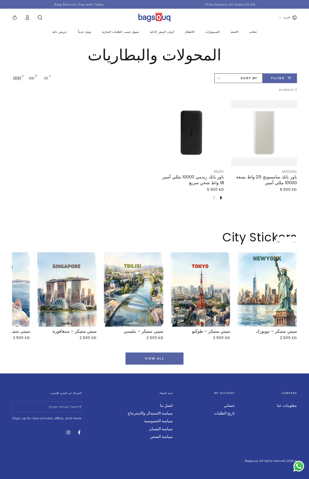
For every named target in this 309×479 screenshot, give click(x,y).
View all (154, 358)
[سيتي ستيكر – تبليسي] (133, 289)
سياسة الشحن (161, 436)
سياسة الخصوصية (158, 421)
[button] (40, 17)
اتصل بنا (166, 405)
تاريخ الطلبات (224, 413)
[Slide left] (291, 242)
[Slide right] (281, 242)
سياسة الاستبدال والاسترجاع (150, 413)
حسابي (229, 405)
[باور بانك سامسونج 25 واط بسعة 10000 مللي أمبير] (264, 133)
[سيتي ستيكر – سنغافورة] (67, 289)
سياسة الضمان (161, 429)
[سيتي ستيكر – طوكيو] (200, 289)
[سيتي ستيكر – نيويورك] (267, 289)
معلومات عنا (287, 405)
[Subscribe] (79, 407)
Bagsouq (251, 461)
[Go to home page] (154, 18)
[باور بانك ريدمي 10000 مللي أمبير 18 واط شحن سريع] (191, 133)
